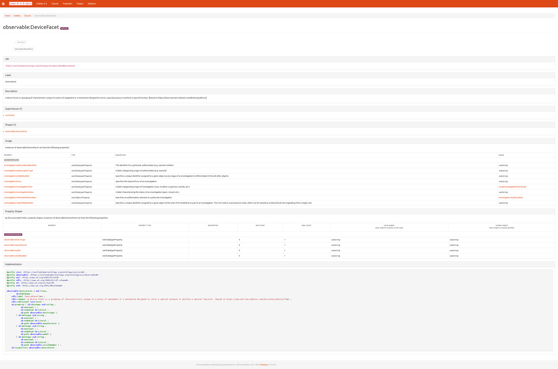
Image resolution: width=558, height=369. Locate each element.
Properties (67, 3)
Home (7, 16)
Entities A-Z (41, 3)
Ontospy (264, 364)
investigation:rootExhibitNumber (18, 203)
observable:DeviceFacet (16, 131)
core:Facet (21, 42)
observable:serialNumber (15, 256)
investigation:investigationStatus (19, 192)
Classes (55, 3)
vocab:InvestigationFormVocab (512, 187)
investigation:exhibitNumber (16, 176)
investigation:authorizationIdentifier (20, 165)
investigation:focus (12, 181)
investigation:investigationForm (18, 187)
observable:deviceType (14, 239)
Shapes (80, 3)
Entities (17, 16)
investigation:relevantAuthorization (20, 197)
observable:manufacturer (15, 245)
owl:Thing (15, 160)
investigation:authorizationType (18, 170)
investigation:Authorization (511, 197)
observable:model (12, 250)
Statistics (92, 3)
